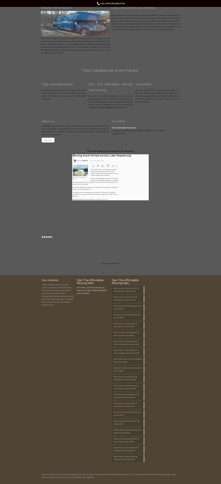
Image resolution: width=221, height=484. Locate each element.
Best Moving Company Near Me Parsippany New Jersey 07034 (125, 298)
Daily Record (129, 151)
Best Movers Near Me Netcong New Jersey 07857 (127, 316)
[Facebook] (160, 480)
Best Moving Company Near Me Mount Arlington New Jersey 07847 (126, 351)
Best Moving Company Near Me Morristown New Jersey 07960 (125, 378)
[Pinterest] (169, 480)
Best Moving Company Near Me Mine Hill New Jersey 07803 (127, 431)
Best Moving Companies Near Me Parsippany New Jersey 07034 (126, 289)
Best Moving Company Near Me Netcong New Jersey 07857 (125, 325)
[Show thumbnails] (110, 263)
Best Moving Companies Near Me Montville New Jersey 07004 (126, 396)
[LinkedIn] (166, 480)
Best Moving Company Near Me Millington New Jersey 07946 (125, 458)
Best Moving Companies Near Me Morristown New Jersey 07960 (126, 387)
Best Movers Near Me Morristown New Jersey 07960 (128, 369)
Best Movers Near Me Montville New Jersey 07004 (127, 413)
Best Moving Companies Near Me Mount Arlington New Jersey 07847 (126, 342)
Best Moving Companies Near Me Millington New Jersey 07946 (126, 449)
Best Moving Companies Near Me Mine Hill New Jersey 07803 (126, 440)
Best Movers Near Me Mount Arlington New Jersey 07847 (128, 360)
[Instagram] (173, 480)
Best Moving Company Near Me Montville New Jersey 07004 (125, 404)
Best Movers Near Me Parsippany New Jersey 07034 (128, 307)
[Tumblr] (176, 480)
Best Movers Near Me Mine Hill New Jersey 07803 (127, 422)
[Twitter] (163, 480)
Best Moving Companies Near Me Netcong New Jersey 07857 (126, 334)
